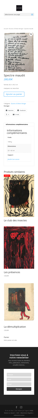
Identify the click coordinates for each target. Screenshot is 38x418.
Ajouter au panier (14, 94)
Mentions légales (27, 413)
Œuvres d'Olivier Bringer (16, 28)
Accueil (6, 28)
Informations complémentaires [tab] (17, 124)
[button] (31, 34)
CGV (17, 413)
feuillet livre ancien (13, 159)
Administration (19, 415)
